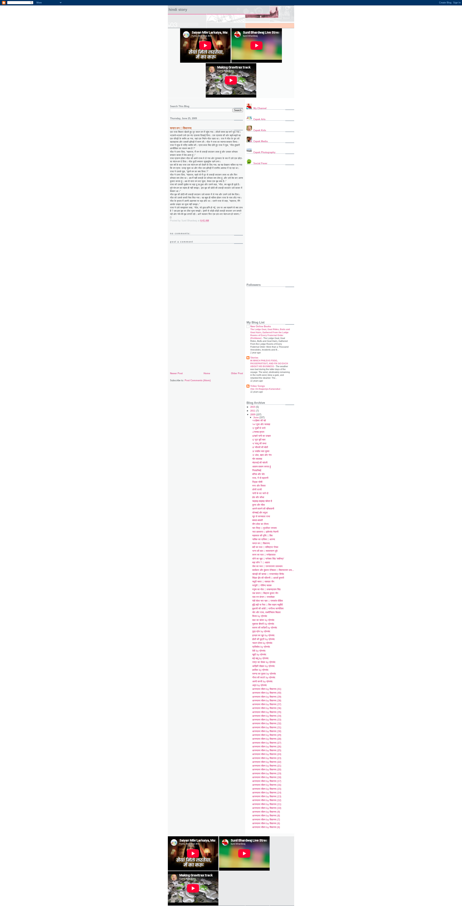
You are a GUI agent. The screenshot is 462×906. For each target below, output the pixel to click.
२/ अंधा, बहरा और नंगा (262, 455)
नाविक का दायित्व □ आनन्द (263, 539)
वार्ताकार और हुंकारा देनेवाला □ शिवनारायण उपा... (273, 570)
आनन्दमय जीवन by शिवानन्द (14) (266, 792)
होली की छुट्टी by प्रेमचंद (263, 639)
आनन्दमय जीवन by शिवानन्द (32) (266, 723)
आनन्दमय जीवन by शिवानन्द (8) (266, 815)
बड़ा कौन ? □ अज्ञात (261, 562)
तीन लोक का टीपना (260, 524)
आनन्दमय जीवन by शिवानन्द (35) (266, 712)
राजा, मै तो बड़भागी (260, 478)
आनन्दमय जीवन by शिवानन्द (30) (266, 731)
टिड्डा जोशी (257, 482)
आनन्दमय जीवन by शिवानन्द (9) (266, 811)
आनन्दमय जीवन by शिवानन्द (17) (266, 781)
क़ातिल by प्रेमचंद (260, 670)
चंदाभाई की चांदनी (259, 462)
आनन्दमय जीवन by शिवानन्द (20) (266, 769)
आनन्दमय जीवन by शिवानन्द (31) (266, 727)
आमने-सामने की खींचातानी (263, 508)
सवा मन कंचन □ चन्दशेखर (263, 597)
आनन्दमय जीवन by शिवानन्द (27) (266, 742)
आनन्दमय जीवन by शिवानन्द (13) (266, 796)
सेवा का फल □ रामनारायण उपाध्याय (267, 566)
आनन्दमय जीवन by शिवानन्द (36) (266, 708)
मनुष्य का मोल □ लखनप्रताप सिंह (266, 589)
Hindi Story (178, 10)
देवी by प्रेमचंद (258, 650)
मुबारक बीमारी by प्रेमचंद (263, 623)
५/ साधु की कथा (259, 443)
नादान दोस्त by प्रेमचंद (262, 643)
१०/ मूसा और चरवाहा (261, 424)
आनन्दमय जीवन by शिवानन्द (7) (266, 819)
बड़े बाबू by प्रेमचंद (260, 658)
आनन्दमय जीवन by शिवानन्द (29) (266, 735)
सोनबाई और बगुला (260, 512)
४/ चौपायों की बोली (260, 447)
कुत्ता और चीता (258, 504)
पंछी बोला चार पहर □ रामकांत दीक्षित (267, 600)
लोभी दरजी (257, 489)
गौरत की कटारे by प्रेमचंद (263, 677)
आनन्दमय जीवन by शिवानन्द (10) (266, 808)
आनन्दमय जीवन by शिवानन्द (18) (266, 777)
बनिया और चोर (258, 474)
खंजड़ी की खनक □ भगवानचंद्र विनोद (268, 574)
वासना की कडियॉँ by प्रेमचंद (264, 627)
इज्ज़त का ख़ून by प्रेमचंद (263, 635)
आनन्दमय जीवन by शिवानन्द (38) (266, 700)
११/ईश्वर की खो (259, 420)
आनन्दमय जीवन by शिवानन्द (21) (266, 765)
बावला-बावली (257, 520)
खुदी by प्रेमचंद (259, 654)
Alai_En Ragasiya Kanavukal (265, 389)
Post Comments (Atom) (198, 380)
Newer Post (176, 373)
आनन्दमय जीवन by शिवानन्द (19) (266, 773)
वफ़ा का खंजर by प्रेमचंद (263, 620)
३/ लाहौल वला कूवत (260, 451)
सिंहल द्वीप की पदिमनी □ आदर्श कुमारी (268, 577)
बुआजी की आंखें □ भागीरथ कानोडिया (268, 608)
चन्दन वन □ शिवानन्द (261, 543)
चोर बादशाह (257, 458)
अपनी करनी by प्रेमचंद (262, 681)
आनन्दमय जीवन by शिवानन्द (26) (266, 746)
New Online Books (260, 326)
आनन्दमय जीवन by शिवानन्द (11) (266, 804)
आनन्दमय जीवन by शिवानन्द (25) (266, 750)
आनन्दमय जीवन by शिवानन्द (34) (266, 716)
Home (207, 373)
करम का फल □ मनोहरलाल (264, 554)
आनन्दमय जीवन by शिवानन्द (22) (266, 762)
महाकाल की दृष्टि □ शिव (262, 535)
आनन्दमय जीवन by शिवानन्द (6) (266, 823)
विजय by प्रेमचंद (259, 616)
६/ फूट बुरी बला (258, 439)
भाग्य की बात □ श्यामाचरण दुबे (264, 551)
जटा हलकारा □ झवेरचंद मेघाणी (265, 531)
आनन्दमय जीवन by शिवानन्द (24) (266, 754)
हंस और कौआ (258, 497)
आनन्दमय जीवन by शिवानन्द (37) (266, 704)
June (256, 417)
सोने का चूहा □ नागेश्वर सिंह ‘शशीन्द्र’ (268, 558)
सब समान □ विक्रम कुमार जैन (265, 593)
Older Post (237, 373)
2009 (253, 414)
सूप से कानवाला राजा (261, 516)
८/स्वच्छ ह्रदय (258, 432)
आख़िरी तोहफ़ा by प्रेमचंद (263, 666)
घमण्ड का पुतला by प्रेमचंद (264, 673)
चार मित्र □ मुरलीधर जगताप (264, 528)
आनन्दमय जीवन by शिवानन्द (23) (266, 758)
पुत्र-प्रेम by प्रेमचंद (261, 631)
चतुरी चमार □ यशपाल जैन (263, 581)
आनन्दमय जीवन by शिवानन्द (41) (266, 689)
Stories (254, 357)
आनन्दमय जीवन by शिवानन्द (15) (266, 789)
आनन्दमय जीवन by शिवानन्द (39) (266, 696)
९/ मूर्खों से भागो (258, 428)
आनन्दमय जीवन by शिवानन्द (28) (266, 739)
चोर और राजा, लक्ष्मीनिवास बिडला (266, 612)
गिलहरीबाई (256, 470)
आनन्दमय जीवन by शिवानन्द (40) (266, 692)
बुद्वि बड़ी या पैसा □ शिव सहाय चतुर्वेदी (267, 604)
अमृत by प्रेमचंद (259, 685)
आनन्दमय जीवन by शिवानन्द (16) (266, 785)
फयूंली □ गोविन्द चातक (262, 585)
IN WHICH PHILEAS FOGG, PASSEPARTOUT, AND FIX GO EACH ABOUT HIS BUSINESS (269, 363)
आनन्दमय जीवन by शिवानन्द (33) (266, 719)
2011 (253, 410)
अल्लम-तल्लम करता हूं (261, 466)
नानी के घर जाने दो (260, 493)
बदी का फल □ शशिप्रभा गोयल (265, 547)
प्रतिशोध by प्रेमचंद (261, 646)
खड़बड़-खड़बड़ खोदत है (262, 501)
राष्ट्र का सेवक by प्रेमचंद (263, 662)
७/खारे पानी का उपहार (261, 435)
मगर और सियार (259, 485)
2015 (253, 407)
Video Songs (257, 386)
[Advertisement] (197, 346)
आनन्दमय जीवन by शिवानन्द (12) (266, 800)
